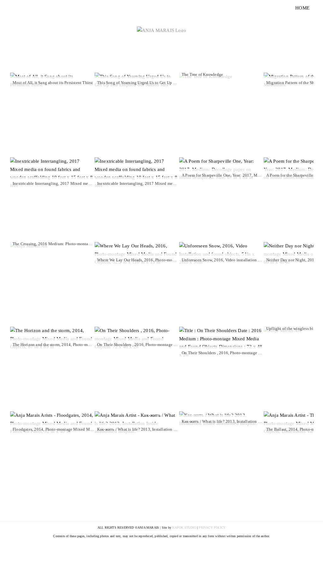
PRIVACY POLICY (212, 527)
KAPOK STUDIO (184, 527)
